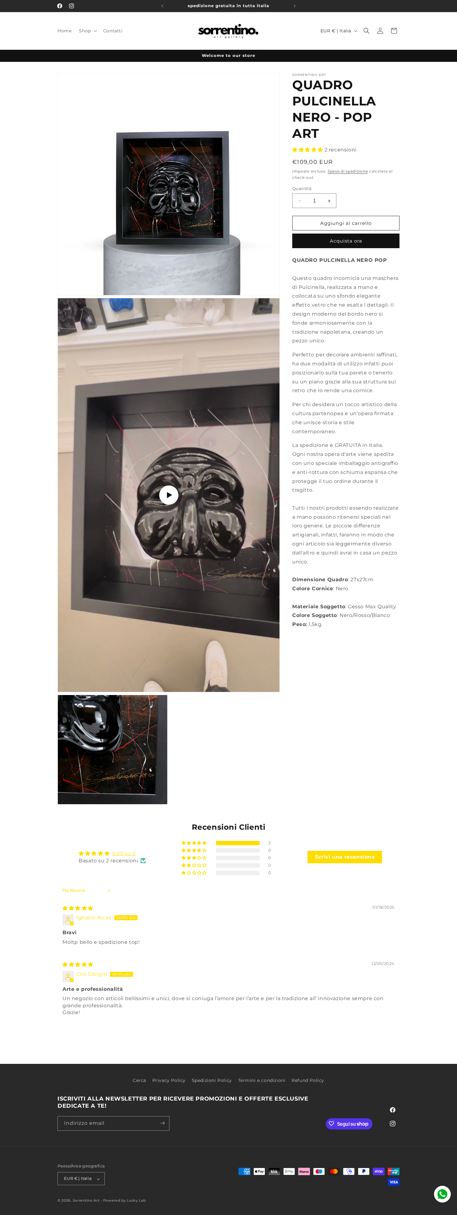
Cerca (139, 1080)
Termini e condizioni (262, 1080)
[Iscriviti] (162, 1123)
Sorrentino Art (86, 1201)
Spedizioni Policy (212, 1080)
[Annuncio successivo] (295, 6)
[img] (77, 908)
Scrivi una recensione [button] (345, 857)
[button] (87, 30)
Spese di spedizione (348, 171)
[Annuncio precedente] (162, 6)
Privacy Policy (169, 1080)
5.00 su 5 (124, 853)
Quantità (302, 188)
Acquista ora (346, 241)
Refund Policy (308, 1080)
